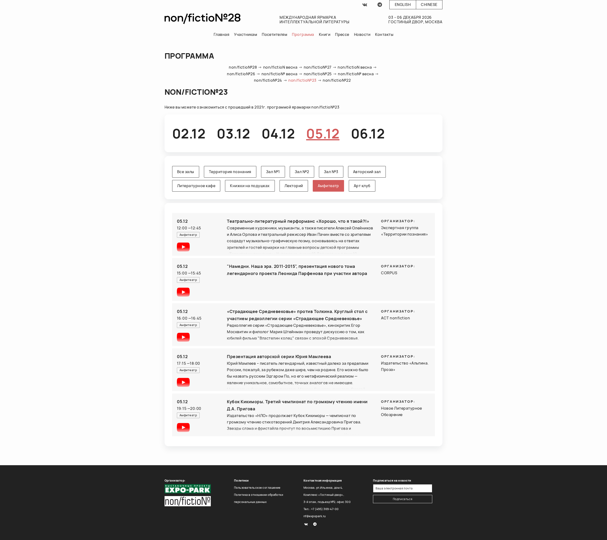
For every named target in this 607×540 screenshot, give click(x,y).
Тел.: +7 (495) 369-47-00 (321, 509)
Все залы (185, 171)
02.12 (188, 133)
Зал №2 (302, 171)
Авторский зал (367, 171)
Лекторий (294, 185)
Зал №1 (273, 171)
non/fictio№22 (337, 80)
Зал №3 (331, 171)
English (403, 4)
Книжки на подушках (250, 185)
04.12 (278, 133)
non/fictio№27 (317, 67)
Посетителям (274, 34)
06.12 (368, 133)
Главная (221, 34)
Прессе (342, 34)
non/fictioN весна (280, 67)
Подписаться (403, 499)
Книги (324, 34)
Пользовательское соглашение (257, 488)
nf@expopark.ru (315, 516)
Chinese (429, 4)
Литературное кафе (196, 185)
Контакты (384, 34)
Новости (362, 34)
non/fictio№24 (268, 80)
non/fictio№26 (241, 73)
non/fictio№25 (318, 73)
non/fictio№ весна (279, 73)
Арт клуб (362, 185)
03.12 (233, 133)
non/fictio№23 (302, 80)
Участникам (245, 34)
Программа (303, 34)
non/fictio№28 (243, 67)
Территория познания (230, 171)
